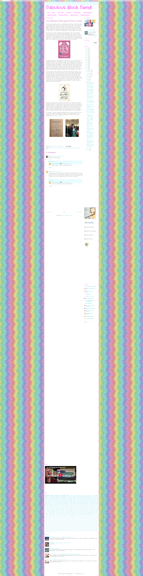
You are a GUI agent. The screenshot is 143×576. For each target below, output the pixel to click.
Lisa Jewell (78, 502)
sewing (81, 529)
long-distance (56, 527)
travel (51, 500)
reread (89, 518)
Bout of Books (73, 496)
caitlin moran (82, 516)
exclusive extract (57, 498)
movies (61, 499)
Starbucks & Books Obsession (89, 311)
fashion (74, 517)
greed (81, 525)
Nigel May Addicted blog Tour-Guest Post (58, 559)
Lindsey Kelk (59, 502)
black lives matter (66, 513)
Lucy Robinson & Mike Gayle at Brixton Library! (90, 86)
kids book (75, 526)
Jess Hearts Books (89, 298)
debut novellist (88, 513)
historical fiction (59, 506)
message (81, 527)
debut (49, 499)
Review (47, 495)
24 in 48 (84, 512)
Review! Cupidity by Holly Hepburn (90, 109)
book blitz (79, 513)
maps (73, 527)
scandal (68, 529)
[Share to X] (68, 146)
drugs (90, 524)
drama (52, 499)
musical (86, 527)
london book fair (95, 526)
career (87, 516)
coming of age (52, 504)
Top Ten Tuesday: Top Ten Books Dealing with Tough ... (89, 119)
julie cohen (55, 518)
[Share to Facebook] (69, 146)
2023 (87, 52)
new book (71, 499)
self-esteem (64, 504)
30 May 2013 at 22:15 (66, 182)
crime (81, 499)
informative (58, 526)
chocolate (77, 523)
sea (63, 512)
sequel (77, 501)
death (68, 500)
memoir (74, 501)
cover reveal (56, 499)
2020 (87, 57)
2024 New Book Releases (87, 12)
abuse (97, 515)
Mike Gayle (77, 147)
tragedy (65, 512)
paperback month (74, 518)
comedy (57, 147)
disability (71, 511)
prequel (82, 528)
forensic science (48, 514)
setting (77, 529)
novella (75, 499)
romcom (68, 502)
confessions (47, 524)
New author (47, 501)
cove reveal (68, 524)
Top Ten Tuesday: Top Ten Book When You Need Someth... (89, 136)
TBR (85, 496)
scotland (50, 515)
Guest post (47, 500)
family (64, 498)
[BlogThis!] (67, 146)
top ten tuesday (75, 495)
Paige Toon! (88, 139)
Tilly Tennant (77, 504)
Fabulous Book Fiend (69, 7)
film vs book (51, 525)
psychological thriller (83, 505)
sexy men (83, 529)
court (65, 524)
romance (56, 496)
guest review (54, 495)
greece (78, 525)
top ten (52, 503)
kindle (79, 526)
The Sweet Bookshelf (58, 115)
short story (53, 502)
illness (93, 517)
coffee (83, 513)
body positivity (63, 516)
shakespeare (88, 529)
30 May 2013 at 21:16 (57, 171)
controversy (54, 517)
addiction (53, 511)
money (84, 527)
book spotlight (95, 506)
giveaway (96, 500)
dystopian (81, 511)
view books (95, 36)
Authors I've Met (61, 12)
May (87, 81)
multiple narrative (67, 518)
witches (72, 512)
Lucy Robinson (71, 147)
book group (58, 511)
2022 (87, 54)
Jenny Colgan (85, 503)
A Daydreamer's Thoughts (91, 286)
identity (74, 514)
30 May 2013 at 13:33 (66, 163)
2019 (87, 59)
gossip (75, 525)
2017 (87, 62)
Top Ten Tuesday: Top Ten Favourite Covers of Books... (90, 106)
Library (61, 505)
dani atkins (79, 524)
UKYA (54, 500)
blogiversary (73, 513)
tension (61, 515)
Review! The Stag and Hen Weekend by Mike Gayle (90, 90)
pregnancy (53, 512)
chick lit (88, 499)
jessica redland (68, 505)
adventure (46, 516)
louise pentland (65, 527)
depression (63, 517)
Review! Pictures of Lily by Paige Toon (90, 112)
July (88, 77)
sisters (54, 515)
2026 (87, 48)
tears (93, 500)
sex (76, 500)
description (86, 524)
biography (60, 513)
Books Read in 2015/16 (74, 15)
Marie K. (50, 171)
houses (97, 525)
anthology (57, 516)
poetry (77, 503)
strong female (65, 501)
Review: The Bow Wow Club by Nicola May (89, 123)
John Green (77, 515)
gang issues (61, 525)
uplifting (72, 515)
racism (46, 529)
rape (48, 529)
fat (84, 511)
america (50, 516)
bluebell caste (48, 523)
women (47, 149)
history (91, 499)
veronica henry (92, 505)
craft (72, 524)
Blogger (82, 573)
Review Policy (68, 12)
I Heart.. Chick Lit (90, 296)
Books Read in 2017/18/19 (63, 15)
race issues (82, 518)
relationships (92, 502)
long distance (47, 527)
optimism (59, 528)
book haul (52, 501)
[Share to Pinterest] (70, 146)
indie (51, 526)
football (87, 511)
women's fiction (59, 500)
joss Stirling (70, 526)
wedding (80, 503)
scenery (72, 529)
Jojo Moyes (81, 515)
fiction (77, 517)
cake (67, 523)
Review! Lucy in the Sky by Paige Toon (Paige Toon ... (90, 102)
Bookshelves (89, 512)
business (64, 523)
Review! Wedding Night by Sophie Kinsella (90, 142)
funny (84, 499)
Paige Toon (82, 501)
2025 (87, 49)
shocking (92, 529)
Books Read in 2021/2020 (51, 15)
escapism (51, 505)
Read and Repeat (89, 303)
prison (87, 528)
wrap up (75, 498)
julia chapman (48, 512)
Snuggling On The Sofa (90, 308)
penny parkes (74, 528)
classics (80, 523)
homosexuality (89, 525)
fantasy (71, 503)
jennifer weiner (50, 518)
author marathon (87, 506)
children (66, 511)
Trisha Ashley (81, 506)
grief (60, 514)
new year (94, 527)
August (88, 76)
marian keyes (85, 514)
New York (86, 500)
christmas (51, 496)
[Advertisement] (90, 188)
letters (82, 526)
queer (79, 518)
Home (48, 12)
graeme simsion (81, 517)
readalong (51, 529)
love (60, 496)
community (50, 517)
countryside (59, 517)
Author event (52, 147)
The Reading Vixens (90, 316)
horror (90, 517)
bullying (60, 523)
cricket (64, 502)
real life (96, 514)
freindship (70, 501)
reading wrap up (94, 501)
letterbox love (58, 501)
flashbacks (56, 525)
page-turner (91, 514)
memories (78, 527)
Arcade (82, 502)
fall (69, 517)
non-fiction (80, 496)
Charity (93, 512)
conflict (51, 524)
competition (96, 523)
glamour (72, 525)
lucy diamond (79, 514)
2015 (87, 65)
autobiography (63, 503)
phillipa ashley (67, 506)
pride (85, 528)
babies (96, 502)
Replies (51, 161)
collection (85, 523)
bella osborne (88, 501)
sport (78, 499)
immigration (47, 526)
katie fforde (60, 518)
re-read (86, 518)
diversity (76, 511)
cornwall (82, 504)
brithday (56, 523)
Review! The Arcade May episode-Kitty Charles (90, 145)
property (90, 528)
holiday (90, 511)
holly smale (95, 511)
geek (74, 503)
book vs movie (68, 516)
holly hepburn (59, 504)
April (88, 148)
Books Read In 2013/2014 (85, 15)
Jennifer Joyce (52, 156)
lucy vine (70, 527)
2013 (87, 68)
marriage (86, 502)
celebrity (52, 506)
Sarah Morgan (57, 503)
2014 (87, 67)
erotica (96, 513)
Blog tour (90, 495)
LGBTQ (46, 502)
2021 (87, 56)
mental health (75, 505)
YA (68, 496)
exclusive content (91, 496)
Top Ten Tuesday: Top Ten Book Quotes (89, 93)
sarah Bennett (59, 512)
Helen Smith (88, 294)
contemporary (55, 524)
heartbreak (84, 525)
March (88, 149)
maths (75, 527)
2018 (87, 60)
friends (61, 147)
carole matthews (92, 516)
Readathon (64, 496)
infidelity (54, 526)
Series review (74, 506)
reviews (92, 518)
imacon (74, 573)
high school (87, 517)
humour (49, 502)
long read (52, 527)
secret (75, 529)
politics (78, 528)
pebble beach (68, 528)
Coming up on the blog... (89, 126)
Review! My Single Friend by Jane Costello (90, 129)
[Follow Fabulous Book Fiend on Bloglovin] (89, 223)
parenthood (64, 528)
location (89, 526)
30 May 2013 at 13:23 (59, 156)
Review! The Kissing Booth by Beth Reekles (90, 132)
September (89, 74)
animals (53, 516)
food (74, 500)
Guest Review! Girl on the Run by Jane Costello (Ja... (90, 97)
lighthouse (86, 526)
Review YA (92, 515)
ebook (93, 513)
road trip (96, 518)
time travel (66, 515)
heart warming (69, 514)
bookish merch (74, 516)
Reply (50, 159)
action (56, 513)
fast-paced (96, 524)
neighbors (90, 527)
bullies (62, 511)
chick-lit (96, 499)
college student (90, 523)
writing (76, 512)
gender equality (67, 525)
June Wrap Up (48, 511)
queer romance (95, 528)
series (50, 498)
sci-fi (46, 515)
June (88, 79)
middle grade (47, 503)
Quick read (86, 504)
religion (59, 529)
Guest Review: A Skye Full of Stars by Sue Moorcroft (61, 537)
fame (71, 517)
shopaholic (96, 529)
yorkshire (80, 512)
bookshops (53, 523)
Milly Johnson (91, 503)
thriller (79, 500)
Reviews (48, 506)
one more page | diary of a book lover (90, 301)
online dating (52, 528)
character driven (71, 523)
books (79, 516)
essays (67, 517)
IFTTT (68, 495)
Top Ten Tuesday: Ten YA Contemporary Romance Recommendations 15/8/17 (65, 554)
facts (93, 524)
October (88, 73)
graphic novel (55, 514)
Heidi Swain (72, 502)
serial (89, 500)
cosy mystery (61, 524)
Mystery (64, 500)
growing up (64, 514)
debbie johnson (92, 504)
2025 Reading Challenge (90, 30)
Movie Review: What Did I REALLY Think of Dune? (60, 542)
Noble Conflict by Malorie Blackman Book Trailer (90, 83)
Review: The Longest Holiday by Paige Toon (90, 115)
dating (83, 524)
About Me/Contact (77, 12)
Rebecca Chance (87, 515)
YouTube (53, 12)
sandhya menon (64, 529)
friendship (69, 498)
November (89, 71)
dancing (75, 524)
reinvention (56, 529)
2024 (87, 51)
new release (84, 495)
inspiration (63, 526)
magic (68, 503)
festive (46, 525)
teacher (57, 515)
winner (69, 512)
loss (60, 527)
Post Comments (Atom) (67, 215)
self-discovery (82, 498)
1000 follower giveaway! (55, 548)
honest (94, 525)
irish (67, 526)
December (89, 70)
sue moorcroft (56, 505)
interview (66, 147)
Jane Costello (71, 504)
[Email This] (66, 146)
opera (57, 528)
